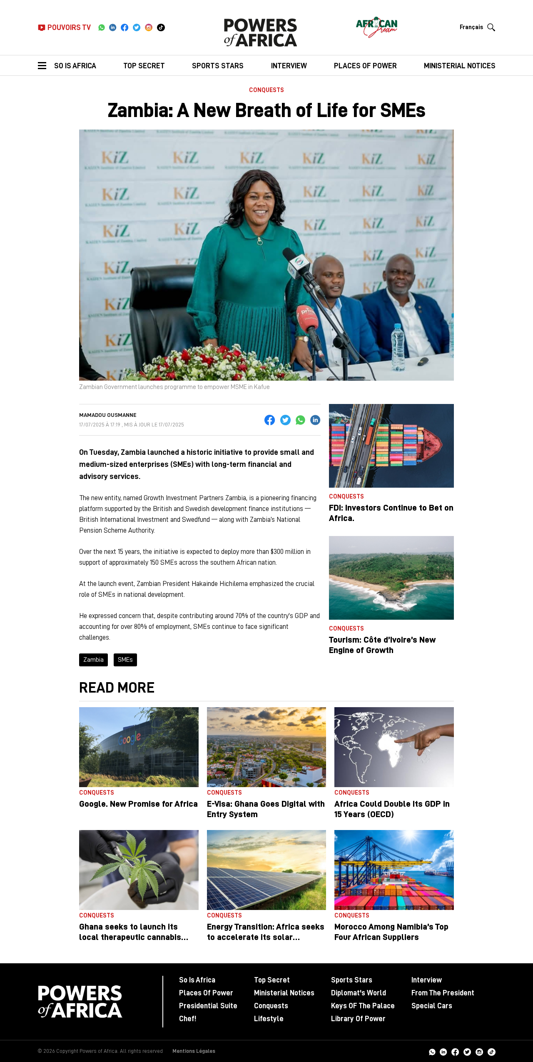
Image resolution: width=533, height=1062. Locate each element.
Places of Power (365, 66)
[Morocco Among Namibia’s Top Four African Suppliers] (394, 870)
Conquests (266, 90)
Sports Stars (218, 66)
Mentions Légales (193, 1051)
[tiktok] (161, 27)
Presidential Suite (208, 1006)
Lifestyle (269, 1018)
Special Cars (431, 1006)
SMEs (125, 659)
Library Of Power (358, 1018)
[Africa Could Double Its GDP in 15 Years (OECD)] (394, 747)
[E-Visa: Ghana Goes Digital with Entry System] (266, 747)
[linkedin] (113, 27)
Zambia (93, 659)
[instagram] (149, 27)
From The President (442, 993)
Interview (289, 66)
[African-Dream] (376, 25)
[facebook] (125, 27)
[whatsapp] (101, 27)
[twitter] (137, 27)
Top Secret (144, 66)
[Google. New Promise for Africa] (139, 747)
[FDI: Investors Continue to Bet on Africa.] (391, 446)
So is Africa (75, 66)
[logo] (260, 32)
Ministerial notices (460, 66)
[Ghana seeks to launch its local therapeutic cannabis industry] (139, 870)
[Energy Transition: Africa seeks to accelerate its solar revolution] (266, 870)
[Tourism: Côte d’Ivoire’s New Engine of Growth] (391, 578)
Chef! (187, 1018)
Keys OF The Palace (363, 1006)
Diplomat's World (358, 993)
